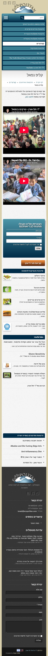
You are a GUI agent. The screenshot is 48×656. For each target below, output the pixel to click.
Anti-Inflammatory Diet (31, 451)
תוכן (40, 619)
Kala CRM (16, 653)
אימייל (39, 238)
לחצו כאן (29, 96)
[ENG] (21, 650)
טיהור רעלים (40, 275)
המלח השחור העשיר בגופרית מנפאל (29, 373)
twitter (14, 3)
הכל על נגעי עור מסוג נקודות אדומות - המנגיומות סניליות (24, 342)
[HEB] (18, 650)
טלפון (40, 597)
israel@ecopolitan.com (27, 511)
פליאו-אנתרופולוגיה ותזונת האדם (31, 311)
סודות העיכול (39, 287)
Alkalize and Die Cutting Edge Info (26, 446)
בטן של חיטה (39, 363)
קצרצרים (12, 82)
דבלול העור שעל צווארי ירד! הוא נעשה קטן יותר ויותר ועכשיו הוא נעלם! (25, 572)
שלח (38, 248)
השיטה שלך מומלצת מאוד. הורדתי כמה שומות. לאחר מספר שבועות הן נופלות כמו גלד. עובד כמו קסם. (24, 538)
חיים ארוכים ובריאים (36, 299)
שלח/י (38, 640)
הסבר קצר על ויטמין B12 (31, 457)
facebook (10, 3)
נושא (40, 612)
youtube (5, 3)
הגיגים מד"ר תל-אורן (36, 385)
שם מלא (39, 231)
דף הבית (39, 82)
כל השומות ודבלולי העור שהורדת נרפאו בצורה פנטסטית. (24, 550)
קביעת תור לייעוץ (33, 263)
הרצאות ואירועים (26, 82)
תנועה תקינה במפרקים (32, 440)
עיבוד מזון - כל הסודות (32, 462)
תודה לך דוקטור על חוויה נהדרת (29, 561)
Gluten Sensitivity (37, 353)
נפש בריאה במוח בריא (35, 324)
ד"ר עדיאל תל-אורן (31, 650)
